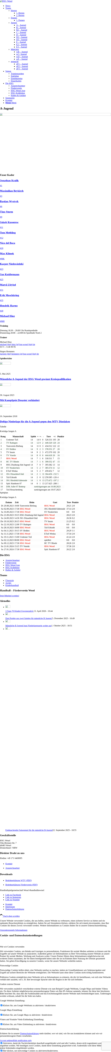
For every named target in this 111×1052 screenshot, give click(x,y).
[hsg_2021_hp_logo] (6, 1)
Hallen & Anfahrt (12, 570)
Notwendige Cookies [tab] (9, 965)
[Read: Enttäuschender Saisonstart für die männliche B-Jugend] (7, 629)
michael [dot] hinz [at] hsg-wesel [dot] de (17, 344)
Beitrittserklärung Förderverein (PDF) (21, 885)
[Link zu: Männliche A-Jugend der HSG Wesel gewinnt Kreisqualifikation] (5, 364)
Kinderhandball (12, 585)
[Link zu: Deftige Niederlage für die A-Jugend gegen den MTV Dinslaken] (5, 406)
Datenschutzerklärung (29, 1033)
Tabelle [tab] (3, 426)
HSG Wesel (49, 506)
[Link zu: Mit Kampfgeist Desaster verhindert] (5, 385)
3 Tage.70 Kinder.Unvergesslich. (19, 611)
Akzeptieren (5, 930)
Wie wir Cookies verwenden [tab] (12, 947)
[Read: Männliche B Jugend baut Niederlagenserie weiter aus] (7, 621)
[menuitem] (58, 6)
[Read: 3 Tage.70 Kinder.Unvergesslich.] (7, 607)
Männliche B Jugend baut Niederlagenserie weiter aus (28, 625)
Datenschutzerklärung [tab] (9, 1029)
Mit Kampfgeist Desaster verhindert (20, 400)
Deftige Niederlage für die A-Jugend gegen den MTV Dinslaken (35, 421)
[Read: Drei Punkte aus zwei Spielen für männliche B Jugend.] (7, 614)
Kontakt (8, 864)
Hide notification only (22, 1040)
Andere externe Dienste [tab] (10, 984)
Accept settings (6, 1040)
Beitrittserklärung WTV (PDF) (18, 880)
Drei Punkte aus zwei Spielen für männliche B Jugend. (28, 618)
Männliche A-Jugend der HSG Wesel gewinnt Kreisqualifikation (35, 379)
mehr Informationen (18, 930)
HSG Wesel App (12, 565)
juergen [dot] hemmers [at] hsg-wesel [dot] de (19, 354)
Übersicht (9, 580)
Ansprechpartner (12, 560)
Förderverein (10, 563)
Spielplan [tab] (4, 493)
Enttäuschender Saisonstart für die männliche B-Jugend (29, 830)
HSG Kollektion (12, 567)
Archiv (8, 583)
